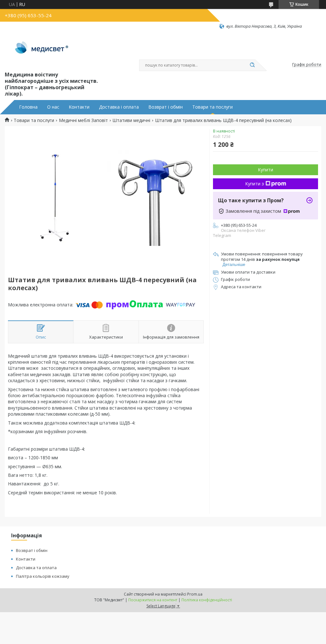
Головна (28, 107)
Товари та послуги (212, 107)
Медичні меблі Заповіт (83, 120)
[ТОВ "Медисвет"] (42, 50)
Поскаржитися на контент (152, 600)
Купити (265, 170)
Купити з (254, 184)
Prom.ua (194, 594)
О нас (53, 107)
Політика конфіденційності (206, 600)
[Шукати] (252, 65)
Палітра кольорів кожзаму (42, 576)
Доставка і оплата (119, 107)
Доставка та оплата (36, 567)
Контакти (79, 107)
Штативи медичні (131, 120)
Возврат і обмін (165, 107)
